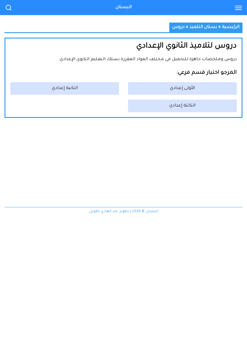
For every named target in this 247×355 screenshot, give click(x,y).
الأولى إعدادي (182, 88)
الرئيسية (230, 27)
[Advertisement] (123, 165)
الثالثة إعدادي (182, 105)
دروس (178, 27)
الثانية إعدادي (65, 88)
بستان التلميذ (203, 27)
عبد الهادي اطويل (103, 212)
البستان (124, 7)
